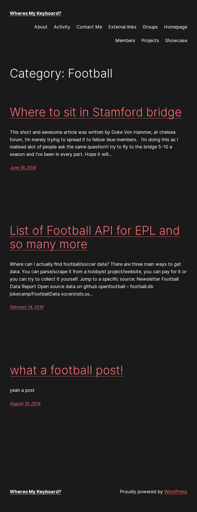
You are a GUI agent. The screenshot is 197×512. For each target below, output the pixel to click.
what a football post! (66, 370)
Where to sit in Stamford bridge (96, 112)
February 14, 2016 (26, 306)
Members (125, 40)
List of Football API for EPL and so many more (95, 237)
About (40, 27)
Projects (150, 40)
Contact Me (89, 27)
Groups (150, 27)
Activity (62, 27)
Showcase (176, 40)
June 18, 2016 (23, 167)
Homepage (175, 27)
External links (122, 27)
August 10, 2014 (25, 403)
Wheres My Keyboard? (35, 13)
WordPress (175, 491)
